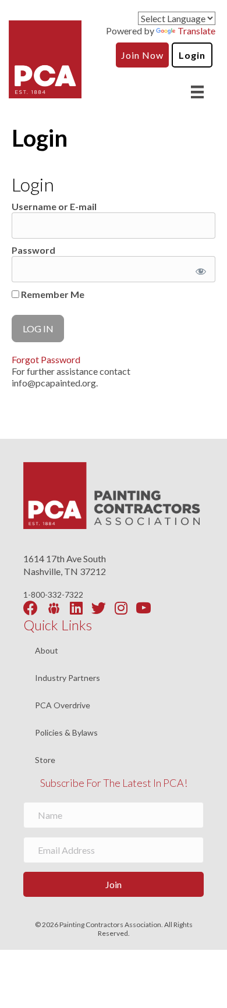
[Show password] (198, 269)
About (46, 651)
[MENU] (197, 91)
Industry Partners (67, 678)
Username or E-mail (54, 206)
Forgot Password (46, 359)
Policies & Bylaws (66, 733)
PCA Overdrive (62, 705)
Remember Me (51, 294)
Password (33, 249)
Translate (196, 30)
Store (45, 760)
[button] (113, 884)
